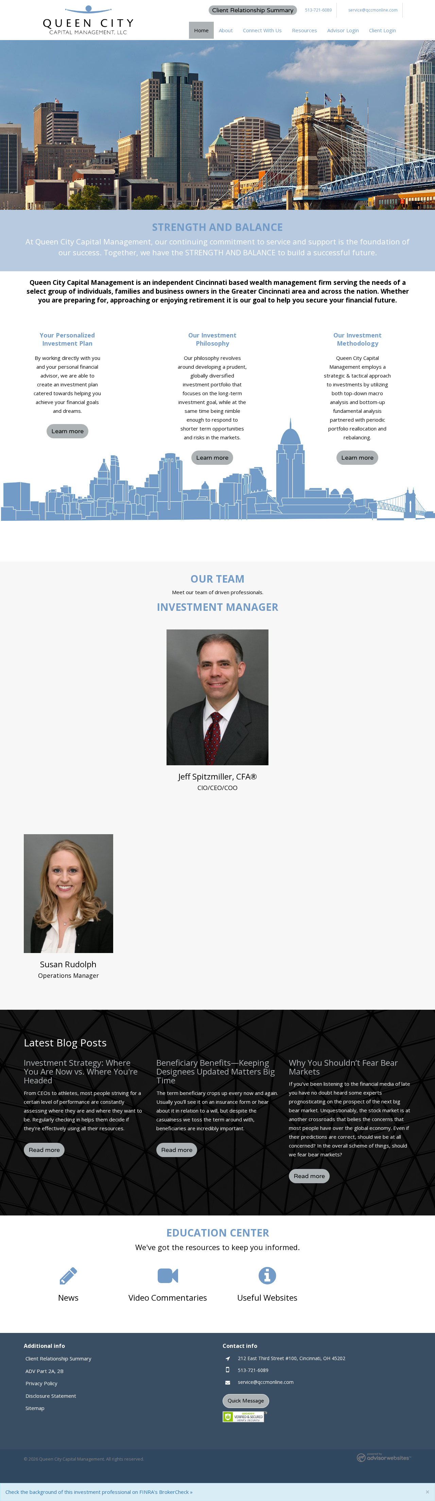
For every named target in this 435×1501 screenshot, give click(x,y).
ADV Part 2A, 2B (44, 1371)
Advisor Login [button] (343, 30)
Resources (304, 30)
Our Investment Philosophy (212, 339)
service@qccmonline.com (373, 10)
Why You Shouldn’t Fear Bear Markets (343, 1067)
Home (201, 30)
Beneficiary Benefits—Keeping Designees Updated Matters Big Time (215, 1071)
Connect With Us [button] (262, 30)
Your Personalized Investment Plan (67, 339)
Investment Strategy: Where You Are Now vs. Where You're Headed (81, 1071)
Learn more (67, 431)
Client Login (382, 30)
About (226, 30)
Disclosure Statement (50, 1395)
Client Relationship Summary (253, 10)
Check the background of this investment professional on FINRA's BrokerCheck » (99, 1491)
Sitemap (35, 1408)
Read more (44, 1150)
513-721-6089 (318, 10)
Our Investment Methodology (357, 339)
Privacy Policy (41, 1383)
